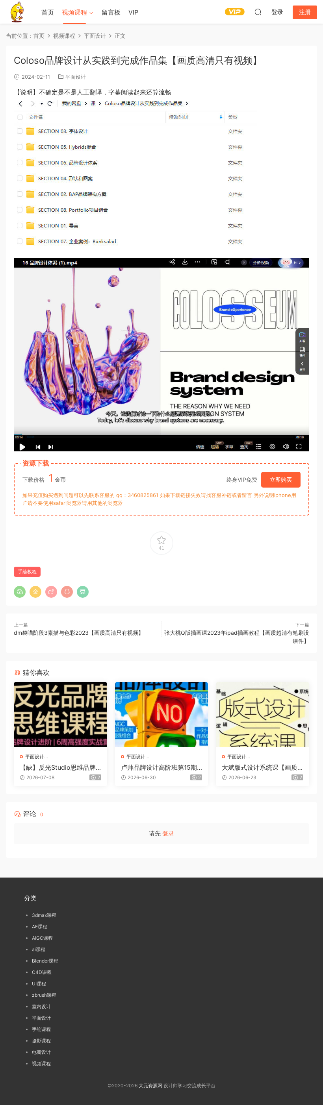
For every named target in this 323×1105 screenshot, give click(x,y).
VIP (133, 12)
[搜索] (258, 12)
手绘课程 (41, 1029)
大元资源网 (150, 1085)
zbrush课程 (44, 995)
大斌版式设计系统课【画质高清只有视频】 (259, 767)
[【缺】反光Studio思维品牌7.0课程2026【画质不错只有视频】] (60, 714)
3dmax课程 (44, 915)
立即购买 (281, 479)
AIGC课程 (42, 938)
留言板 (111, 12)
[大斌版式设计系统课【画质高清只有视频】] (262, 714)
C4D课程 (42, 972)
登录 (168, 833)
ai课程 (38, 949)
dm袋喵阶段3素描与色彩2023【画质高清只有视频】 (79, 632)
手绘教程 (27, 572)
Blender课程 (45, 961)
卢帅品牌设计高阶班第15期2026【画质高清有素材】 (161, 767)
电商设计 (41, 1052)
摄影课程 (41, 1041)
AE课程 (39, 926)
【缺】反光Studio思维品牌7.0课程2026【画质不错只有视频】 (60, 767)
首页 (47, 12)
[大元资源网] (18, 12)
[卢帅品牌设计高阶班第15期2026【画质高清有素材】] (161, 714)
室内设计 (41, 1006)
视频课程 (74, 12)
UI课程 (39, 984)
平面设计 (75, 77)
